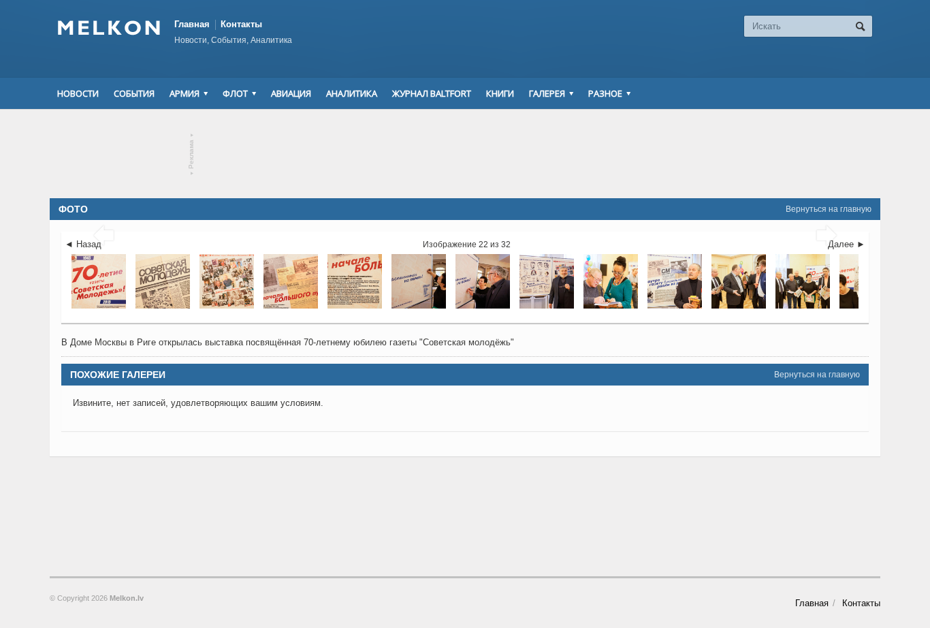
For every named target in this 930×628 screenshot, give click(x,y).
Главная (192, 24)
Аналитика (351, 93)
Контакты (241, 24)
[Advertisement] (465, 154)
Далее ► (846, 244)
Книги (500, 93)
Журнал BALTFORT (431, 93)
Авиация (291, 93)
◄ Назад (83, 244)
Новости (78, 93)
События (134, 93)
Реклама (191, 154)
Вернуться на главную (828, 209)
